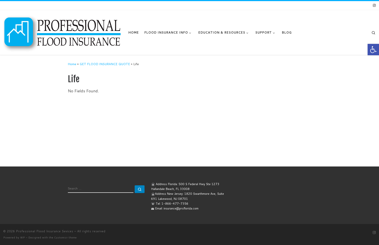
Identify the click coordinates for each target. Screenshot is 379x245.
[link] (373, 49)
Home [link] (72, 64)
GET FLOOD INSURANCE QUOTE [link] (105, 64)
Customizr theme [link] (65, 237)
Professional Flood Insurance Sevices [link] (44, 231)
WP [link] (22, 237)
